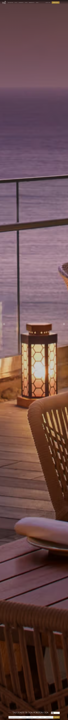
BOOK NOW (56, 717)
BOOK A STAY (55, 2)
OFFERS (26, 2)
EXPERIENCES (21, 2)
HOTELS (16, 2)
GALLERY (56, 712)
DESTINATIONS (10, 2)
